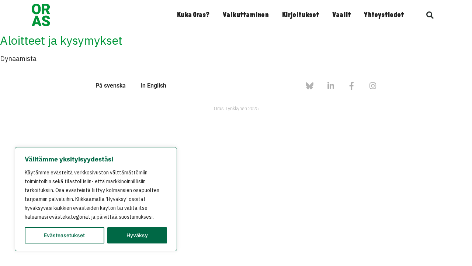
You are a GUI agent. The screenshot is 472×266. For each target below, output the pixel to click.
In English (153, 85)
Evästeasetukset (64, 235)
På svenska (111, 85)
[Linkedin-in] (330, 86)
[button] (430, 15)
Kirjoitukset (300, 15)
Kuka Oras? (193, 15)
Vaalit (341, 15)
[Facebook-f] (351, 86)
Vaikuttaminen (245, 15)
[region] (96, 199)
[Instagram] (372, 86)
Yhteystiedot (384, 15)
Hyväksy (137, 235)
